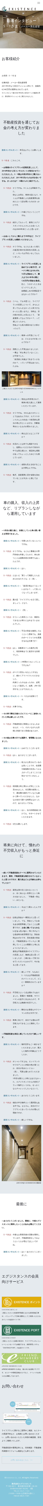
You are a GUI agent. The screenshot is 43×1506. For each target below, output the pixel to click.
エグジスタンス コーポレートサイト (19, 9)
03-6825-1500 (23, 1491)
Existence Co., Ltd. (13, 1477)
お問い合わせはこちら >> (21, 1460)
